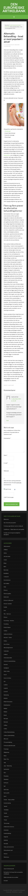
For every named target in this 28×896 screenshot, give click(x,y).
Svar (7, 420)
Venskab (6, 843)
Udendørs (6, 830)
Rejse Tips (6, 759)
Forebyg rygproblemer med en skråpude (13, 526)
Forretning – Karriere (9, 620)
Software (6, 782)
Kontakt (6, 880)
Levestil (6, 691)
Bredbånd (6, 573)
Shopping (6, 776)
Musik (5, 715)
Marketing (6, 695)
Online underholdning (9, 735)
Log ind (20, 892)
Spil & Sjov (6, 789)
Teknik (5, 813)
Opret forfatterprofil (9, 868)
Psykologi (6, 749)
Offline (5, 725)
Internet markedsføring (9, 661)
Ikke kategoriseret (8, 647)
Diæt (5, 586)
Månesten (6, 519)
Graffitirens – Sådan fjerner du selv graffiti (14, 529)
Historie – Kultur (8, 637)
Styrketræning (7, 803)
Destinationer (7, 580)
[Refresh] (15, 489)
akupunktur (7, 155)
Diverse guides (7, 593)
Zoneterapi (7, 131)
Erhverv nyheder (8, 603)
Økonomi (6, 738)
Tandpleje (6, 809)
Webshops (6, 857)
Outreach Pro (16, 890)
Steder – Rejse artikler (9, 799)
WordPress (15, 892)
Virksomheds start (8, 850)
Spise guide (6, 792)
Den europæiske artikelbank (14, 7)
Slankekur (6, 779)
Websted (6, 471)
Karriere (6, 664)
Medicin (6, 698)
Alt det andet (7, 556)
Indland (5, 654)
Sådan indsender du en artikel (11, 877)
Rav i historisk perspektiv (10, 522)
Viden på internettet (9, 847)
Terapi (5, 819)
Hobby (5, 641)
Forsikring (6, 624)
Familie (5, 607)
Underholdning (7, 833)
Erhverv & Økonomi (8, 600)
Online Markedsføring (9, 732)
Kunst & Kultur (7, 678)
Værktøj (6, 840)
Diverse (5, 590)
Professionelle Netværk (9, 745)
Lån (4, 681)
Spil (4, 786)
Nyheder (6, 722)
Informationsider (8, 657)
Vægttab (6, 836)
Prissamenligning (8, 742)
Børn (5, 566)
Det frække (6, 583)
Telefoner (6, 816)
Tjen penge (6, 823)
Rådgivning (6, 752)
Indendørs (6, 651)
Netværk (6, 718)
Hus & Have (6, 644)
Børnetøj (6, 570)
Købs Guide (7, 671)
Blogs (5, 563)
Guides (5, 630)
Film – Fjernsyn (7, 613)
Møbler (5, 708)
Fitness (5, 617)
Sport (5, 796)
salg (5, 762)
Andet (5, 559)
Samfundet (11, 385)
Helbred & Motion (8, 634)
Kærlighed (6, 668)
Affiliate (6, 549)
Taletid (5, 806)
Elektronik (6, 597)
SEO (5, 772)
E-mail (6, 463)
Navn (5, 455)
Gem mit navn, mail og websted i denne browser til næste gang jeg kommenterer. (12, 482)
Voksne (5, 853)
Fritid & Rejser (7, 627)
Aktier (5, 553)
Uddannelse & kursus (9, 826)
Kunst (5, 674)
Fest (5, 610)
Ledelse (6, 684)
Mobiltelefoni (7, 705)
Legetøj (6, 688)
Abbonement (7, 546)
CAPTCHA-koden (9, 497)
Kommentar (7, 438)
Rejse (5, 755)
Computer (6, 576)
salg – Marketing (8, 765)
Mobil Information (8, 701)
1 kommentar (7, 46)
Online (5, 728)
